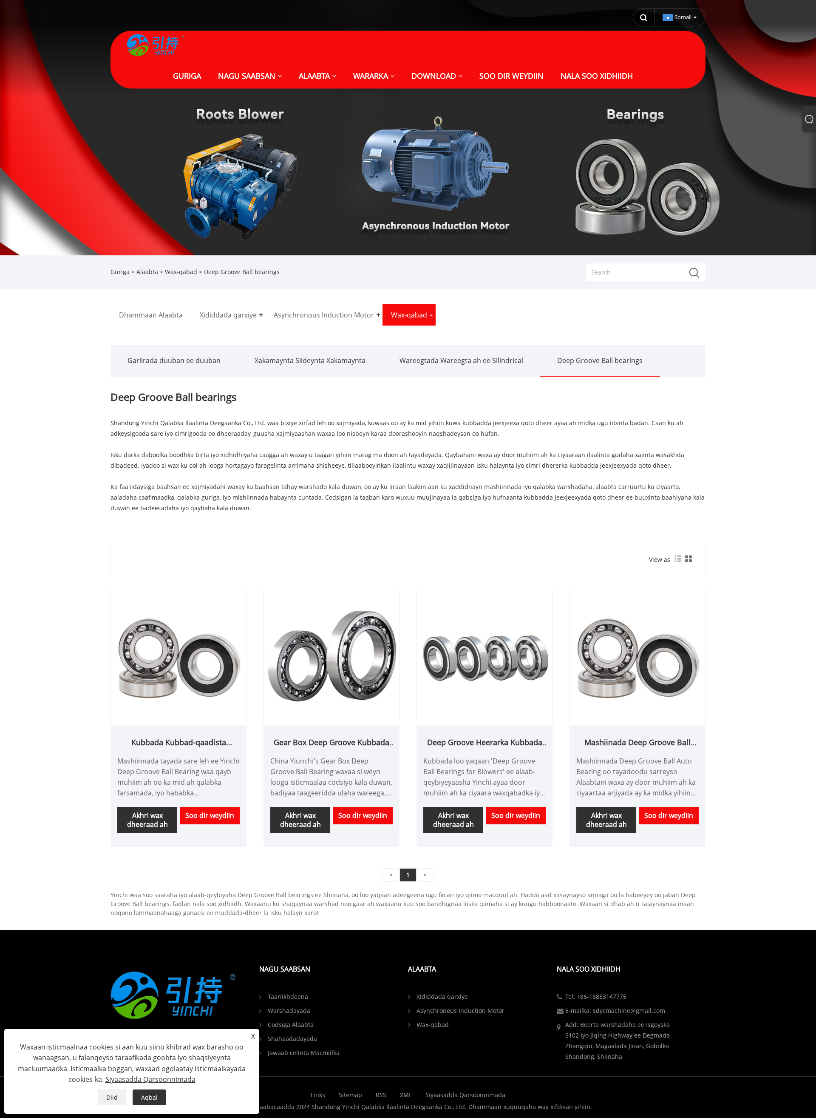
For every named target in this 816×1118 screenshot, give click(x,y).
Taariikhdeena (288, 996)
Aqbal (149, 1097)
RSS (381, 1095)
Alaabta (147, 272)
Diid (112, 1097)
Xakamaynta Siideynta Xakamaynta (310, 360)
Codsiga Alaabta (291, 1025)
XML (406, 1095)
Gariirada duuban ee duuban (174, 360)
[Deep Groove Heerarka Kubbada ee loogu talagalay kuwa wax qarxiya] (484, 657)
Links (318, 1095)
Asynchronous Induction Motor (460, 1010)
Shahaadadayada (292, 1039)
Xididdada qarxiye (442, 996)
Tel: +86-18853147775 (595, 996)
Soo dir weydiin (209, 815)
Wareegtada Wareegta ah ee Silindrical (461, 360)
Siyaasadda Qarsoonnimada (465, 1095)
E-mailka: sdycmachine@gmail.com (615, 1010)
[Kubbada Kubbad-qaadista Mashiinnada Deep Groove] (178, 657)
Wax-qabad (181, 272)
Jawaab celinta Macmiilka (304, 1053)
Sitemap (350, 1095)
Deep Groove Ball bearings (600, 360)
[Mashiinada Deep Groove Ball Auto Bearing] (637, 657)
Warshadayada (289, 1010)
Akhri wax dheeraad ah (147, 820)
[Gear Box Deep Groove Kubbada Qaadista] (331, 657)
